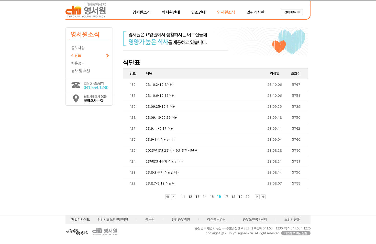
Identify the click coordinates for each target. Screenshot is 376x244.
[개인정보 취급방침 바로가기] (296, 233)
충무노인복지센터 (255, 219)
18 (233, 196)
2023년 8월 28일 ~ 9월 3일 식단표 (171, 150)
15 (212, 196)
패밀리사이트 (80, 219)
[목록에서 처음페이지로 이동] (167, 196)
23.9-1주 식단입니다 (161, 139)
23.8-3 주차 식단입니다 (163, 172)
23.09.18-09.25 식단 (162, 117)
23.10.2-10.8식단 (159, 84)
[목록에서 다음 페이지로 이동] (257, 196)
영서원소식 (226, 12)
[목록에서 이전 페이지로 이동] (173, 196)
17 (226, 196)
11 (183, 196)
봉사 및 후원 (80, 71)
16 (219, 196)
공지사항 (77, 48)
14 (205, 196)
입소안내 (198, 12)
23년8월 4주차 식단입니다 (165, 161)
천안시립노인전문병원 (112, 219)
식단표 (76, 55)
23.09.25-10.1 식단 (161, 106)
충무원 (149, 219)
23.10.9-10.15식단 (160, 95)
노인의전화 (292, 219)
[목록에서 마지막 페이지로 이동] (263, 196)
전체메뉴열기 (294, 12)
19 (240, 196)
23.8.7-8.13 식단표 (160, 183)
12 (190, 196)
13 (197, 196)
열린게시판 (255, 12)
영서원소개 (141, 12)
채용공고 (77, 63)
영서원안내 (171, 12)
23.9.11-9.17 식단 (160, 128)
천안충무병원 (181, 219)
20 (248, 196)
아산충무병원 (216, 219)
